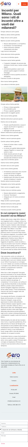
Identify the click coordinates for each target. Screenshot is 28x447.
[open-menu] (18, 4)
